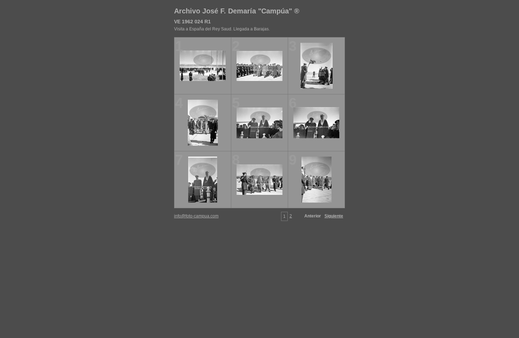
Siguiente (333, 216)
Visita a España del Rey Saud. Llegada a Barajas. (222, 29)
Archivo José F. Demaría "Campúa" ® (236, 11)
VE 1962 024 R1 (192, 21)
